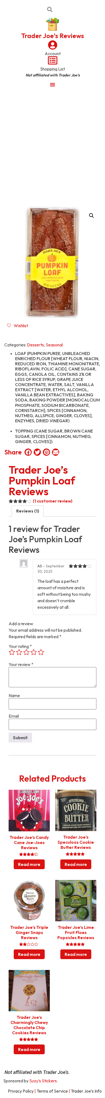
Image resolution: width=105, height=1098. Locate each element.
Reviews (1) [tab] (27, 511)
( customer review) (52, 501)
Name (14, 695)
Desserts (35, 344)
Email (14, 716)
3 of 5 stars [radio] (26, 652)
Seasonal (54, 344)
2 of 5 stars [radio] (19, 652)
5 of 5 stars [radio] (41, 652)
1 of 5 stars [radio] (12, 652)
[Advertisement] (52, 146)
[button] (91, 215)
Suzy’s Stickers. (43, 1080)
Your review (21, 664)
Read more (29, 864)
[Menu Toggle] (52, 84)
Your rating (20, 646)
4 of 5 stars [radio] (33, 652)
